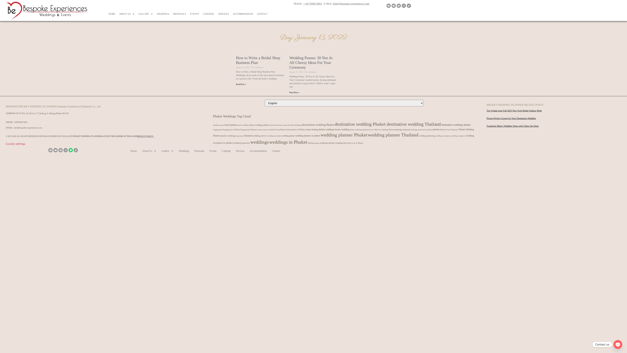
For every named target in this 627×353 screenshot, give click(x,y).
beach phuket (231, 125)
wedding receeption (442, 136)
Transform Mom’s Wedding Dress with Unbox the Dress (513, 126)
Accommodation (243, 14)
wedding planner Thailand (393, 134)
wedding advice (260, 135)
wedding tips (341, 143)
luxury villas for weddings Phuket (381, 130)
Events (194, 14)
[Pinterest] (399, 6)
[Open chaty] (617, 344)
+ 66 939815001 (312, 3)
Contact (262, 14)
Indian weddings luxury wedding (334, 129)
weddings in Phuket (288, 142)
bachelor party (218, 125)
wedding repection (241, 143)
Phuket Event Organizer (449, 130)
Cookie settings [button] (15, 143)
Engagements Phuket (248, 130)
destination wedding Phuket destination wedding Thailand (388, 124)
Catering (208, 14)
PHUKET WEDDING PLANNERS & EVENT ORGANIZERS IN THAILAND (105, 136)
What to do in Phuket (355, 143)
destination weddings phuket (456, 124)
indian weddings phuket (359, 130)
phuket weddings (228, 135)
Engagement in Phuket (231, 130)
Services (223, 14)
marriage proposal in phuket (421, 130)
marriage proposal (402, 129)
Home (112, 14)
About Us (125, 14)
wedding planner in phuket (307, 135)
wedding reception (458, 136)
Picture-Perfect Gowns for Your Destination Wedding (511, 118)
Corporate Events (275, 125)
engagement (217, 130)
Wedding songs (313, 143)
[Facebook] (388, 6)
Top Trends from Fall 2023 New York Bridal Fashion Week (514, 110)
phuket (436, 129)
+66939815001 (21, 122)
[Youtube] (394, 6)
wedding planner (288, 136)
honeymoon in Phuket (296, 129)
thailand (248, 135)
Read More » (241, 84)
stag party (240, 136)
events (259, 130)
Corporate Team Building (292, 125)
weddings (259, 142)
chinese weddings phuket (258, 125)
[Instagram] (404, 6)
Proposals (179, 14)
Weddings (163, 14)
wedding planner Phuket (344, 134)
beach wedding (243, 125)
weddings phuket (327, 143)
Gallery (143, 14)
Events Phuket (280, 130)
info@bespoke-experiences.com (28, 127)
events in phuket (268, 130)
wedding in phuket (274, 136)
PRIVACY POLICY (145, 136)
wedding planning (427, 136)
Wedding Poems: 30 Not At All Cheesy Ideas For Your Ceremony (311, 62)
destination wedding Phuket (318, 124)
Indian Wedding (312, 129)
